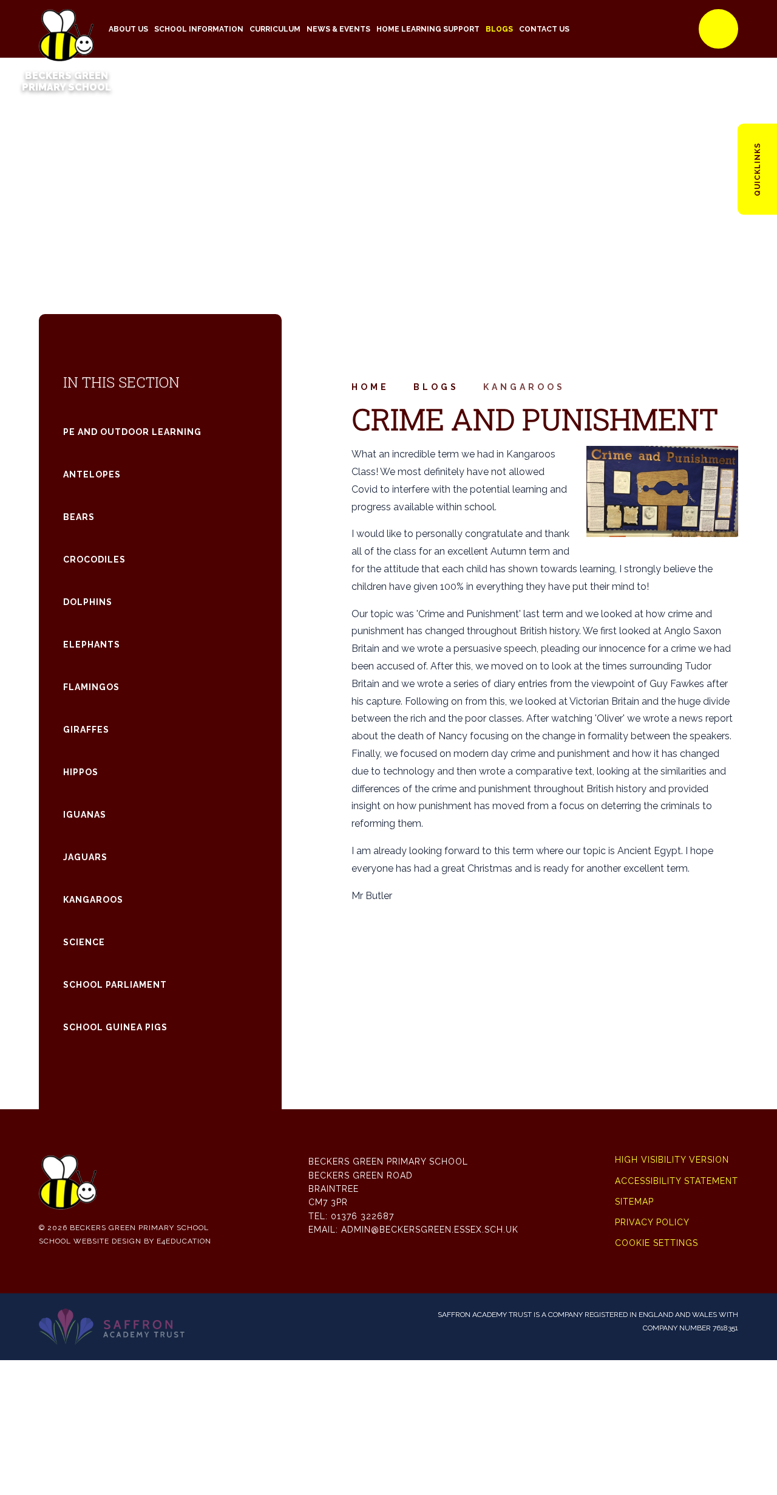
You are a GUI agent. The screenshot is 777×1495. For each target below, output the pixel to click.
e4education (184, 1241)
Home (370, 387)
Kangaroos (524, 387)
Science (84, 942)
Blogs (436, 387)
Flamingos (91, 687)
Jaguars (85, 857)
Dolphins (87, 602)
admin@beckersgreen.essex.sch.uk (429, 1229)
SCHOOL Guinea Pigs (115, 1027)
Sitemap (634, 1201)
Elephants (91, 644)
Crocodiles (94, 559)
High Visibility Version (672, 1160)
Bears (79, 517)
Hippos (80, 772)
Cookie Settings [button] (656, 1243)
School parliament (115, 985)
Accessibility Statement (676, 1181)
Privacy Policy (652, 1222)
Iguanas (84, 814)
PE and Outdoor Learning (132, 432)
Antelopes (92, 474)
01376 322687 (362, 1216)
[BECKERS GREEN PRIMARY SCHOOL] (66, 29)
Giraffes (86, 729)
